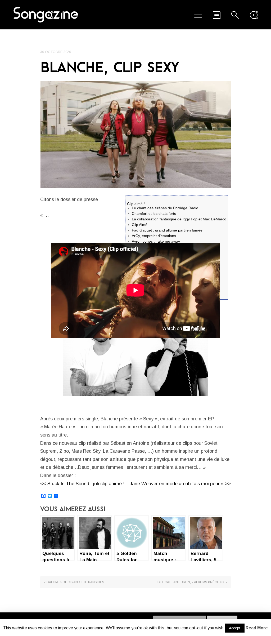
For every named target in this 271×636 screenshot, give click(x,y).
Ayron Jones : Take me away (156, 241)
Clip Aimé (139, 225)
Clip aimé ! (136, 204)
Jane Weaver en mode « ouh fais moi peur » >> (180, 483)
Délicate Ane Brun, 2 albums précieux (190, 582)
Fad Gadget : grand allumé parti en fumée (167, 230)
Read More (257, 628)
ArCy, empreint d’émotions (154, 236)
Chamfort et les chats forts (154, 213)
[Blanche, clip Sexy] (135, 134)
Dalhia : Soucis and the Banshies (75, 582)
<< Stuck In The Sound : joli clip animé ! (82, 483)
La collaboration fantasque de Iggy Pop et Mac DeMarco (179, 219)
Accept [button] (234, 628)
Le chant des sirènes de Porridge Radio (165, 208)
